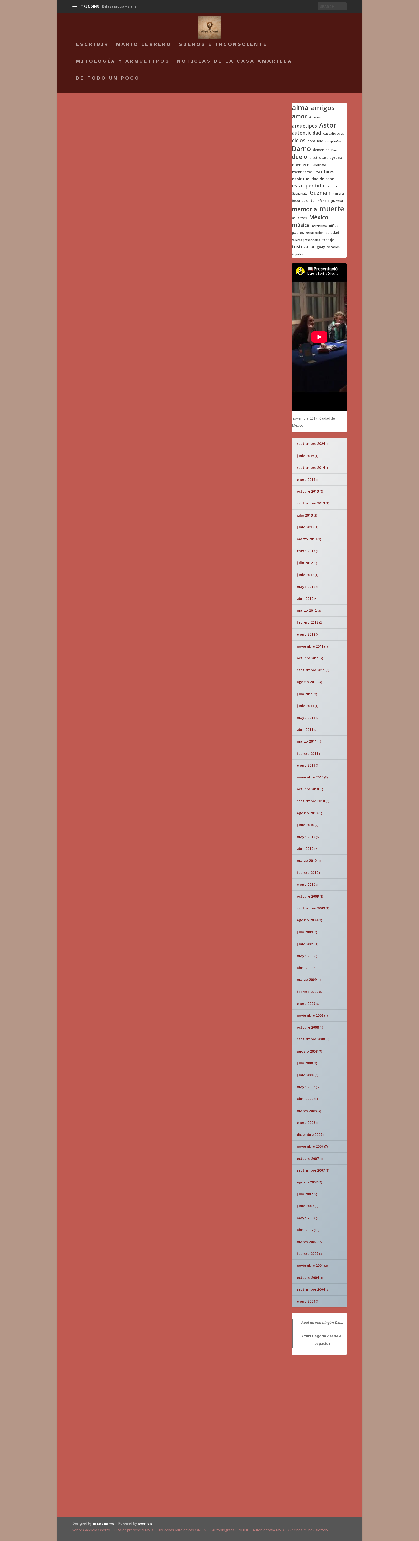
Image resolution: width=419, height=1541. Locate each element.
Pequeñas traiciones (186, 848)
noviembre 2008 (310, 1015)
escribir (92, 44)
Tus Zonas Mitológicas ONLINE (183, 1529)
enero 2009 (306, 1003)
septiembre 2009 (311, 908)
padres (298, 232)
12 (93, 829)
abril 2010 (305, 848)
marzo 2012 (307, 610)
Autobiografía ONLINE (230, 1529)
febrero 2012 (307, 622)
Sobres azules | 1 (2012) (115, 748)
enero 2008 (306, 1122)
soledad (332, 232)
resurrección (314, 233)
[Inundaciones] (163, 880)
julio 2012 (305, 562)
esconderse (302, 171)
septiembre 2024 (311, 443)
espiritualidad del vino (313, 179)
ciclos (298, 140)
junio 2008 (305, 1075)
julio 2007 (305, 1194)
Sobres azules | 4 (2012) (115, 461)
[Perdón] (260, 1208)
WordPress (145, 1523)
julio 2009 (305, 932)
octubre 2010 (308, 789)
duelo (299, 156)
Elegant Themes (103, 1523)
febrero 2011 (307, 753)
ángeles (297, 254)
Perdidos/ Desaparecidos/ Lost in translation (202, 1052)
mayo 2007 (306, 1218)
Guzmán (320, 193)
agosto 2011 (307, 681)
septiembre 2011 (311, 670)
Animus (315, 117)
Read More (90, 155)
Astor (327, 125)
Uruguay (318, 247)
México (318, 217)
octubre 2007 (308, 1158)
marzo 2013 (307, 539)
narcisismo (319, 226)
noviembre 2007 (310, 1146)
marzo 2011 (307, 741)
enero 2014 (306, 479)
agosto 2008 (307, 1051)
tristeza (300, 246)
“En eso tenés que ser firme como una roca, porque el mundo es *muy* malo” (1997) (179, 114)
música (301, 224)
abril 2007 (305, 1230)
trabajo (328, 240)
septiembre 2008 (311, 1039)
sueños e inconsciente (223, 44)
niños (333, 225)
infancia (323, 201)
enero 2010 (306, 884)
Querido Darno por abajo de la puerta (97, 1211)
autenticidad (306, 133)
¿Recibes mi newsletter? (308, 1529)
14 (277, 846)
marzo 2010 (307, 860)
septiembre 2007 (311, 1170)
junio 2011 (305, 705)
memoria (304, 209)
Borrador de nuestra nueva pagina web (208, 1461)
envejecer (301, 164)
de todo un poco (108, 78)
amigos (323, 107)
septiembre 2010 (311, 801)
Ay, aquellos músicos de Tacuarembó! (210, 1404)
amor (299, 116)
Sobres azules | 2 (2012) (115, 687)
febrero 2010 (307, 872)
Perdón (247, 1242)
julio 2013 (305, 515)
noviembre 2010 (310, 777)
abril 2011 (305, 729)
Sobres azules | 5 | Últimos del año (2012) (146, 186)
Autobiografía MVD (268, 1529)
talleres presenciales (306, 240)
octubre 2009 (308, 896)
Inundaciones (191, 878)
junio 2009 (305, 944)
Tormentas (96, 823)
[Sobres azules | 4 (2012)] (148, 342)
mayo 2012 (306, 586)
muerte (331, 208)
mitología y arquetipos (123, 61)
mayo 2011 (306, 717)
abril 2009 (305, 967)
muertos (299, 218)
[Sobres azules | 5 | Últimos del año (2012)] (156, 174)
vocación (333, 247)
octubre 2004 (308, 1277)
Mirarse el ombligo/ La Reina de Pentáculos (201, 1112)
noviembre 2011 (310, 646)
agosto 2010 (307, 813)
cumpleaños (333, 141)
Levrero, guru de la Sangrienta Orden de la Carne (212, 1294)
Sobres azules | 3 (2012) (115, 515)
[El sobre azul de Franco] (127, 950)
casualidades (333, 133)
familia (331, 186)
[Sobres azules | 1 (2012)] (154, 735)
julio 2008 (305, 1063)
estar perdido (308, 186)
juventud (337, 201)
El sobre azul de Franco (222, 950)
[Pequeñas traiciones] (163, 847)
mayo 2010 (306, 836)
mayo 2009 (306, 956)
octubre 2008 (308, 1027)
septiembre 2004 (311, 1289)
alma (300, 107)
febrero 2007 (307, 1253)
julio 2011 (305, 694)
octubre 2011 (308, 658)
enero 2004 (306, 1301)
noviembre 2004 (310, 1265)
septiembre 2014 (311, 467)
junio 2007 (305, 1206)
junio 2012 (305, 574)
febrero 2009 (307, 991)
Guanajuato (300, 193)
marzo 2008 (307, 1110)
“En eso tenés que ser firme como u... (202, 1245)
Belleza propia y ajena (119, 6)
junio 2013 (305, 527)
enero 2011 (306, 765)
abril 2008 (305, 1098)
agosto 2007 (307, 1182)
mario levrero (144, 44)
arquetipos (304, 126)
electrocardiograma (325, 157)
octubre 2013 (308, 491)
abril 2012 (305, 598)
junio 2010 (305, 825)
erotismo (319, 165)
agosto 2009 (307, 920)
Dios (334, 150)
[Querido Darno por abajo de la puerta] (99, 1189)
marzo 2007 (307, 1241)
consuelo (315, 141)
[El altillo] (163, 821)
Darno (301, 149)
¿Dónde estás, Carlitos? (187, 1351)
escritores (324, 171)
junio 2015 (305, 455)
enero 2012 (306, 634)
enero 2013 (306, 551)
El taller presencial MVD (133, 1529)
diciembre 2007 (309, 1134)
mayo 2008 (306, 1086)
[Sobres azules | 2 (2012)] (155, 623)
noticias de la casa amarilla (234, 61)
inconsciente (303, 200)
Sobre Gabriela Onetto (91, 1529)
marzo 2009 (307, 979)
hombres (339, 193)
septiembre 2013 (311, 503)
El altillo (183, 820)
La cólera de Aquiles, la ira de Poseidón (214, 996)
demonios (321, 150)
